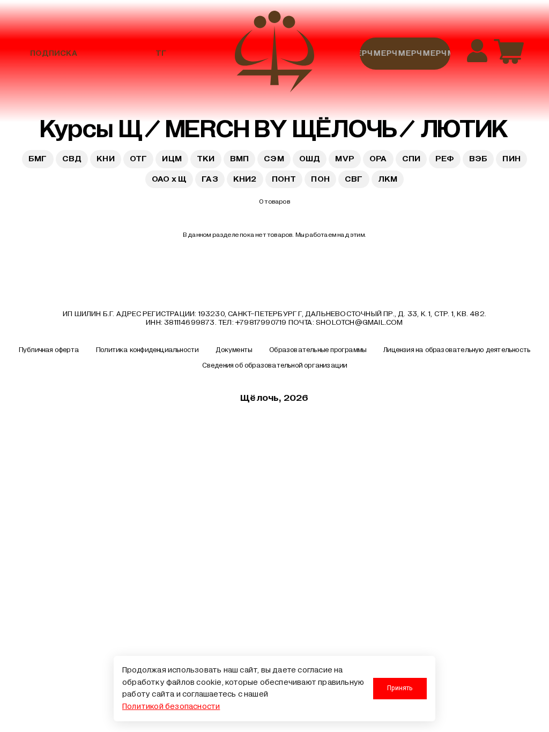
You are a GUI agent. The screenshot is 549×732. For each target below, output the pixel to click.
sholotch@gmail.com (359, 322)
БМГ (37, 159)
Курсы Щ (91, 129)
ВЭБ (478, 159)
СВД (72, 159)
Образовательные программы (317, 350)
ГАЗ (210, 179)
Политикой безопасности (171, 706)
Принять (399, 688)
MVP (344, 159)
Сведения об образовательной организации (274, 365)
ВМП (239, 159)
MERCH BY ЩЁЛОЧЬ (281, 129)
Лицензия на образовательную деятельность (456, 350)
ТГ (160, 53)
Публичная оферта (49, 350)
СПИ (411, 159)
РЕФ (444, 159)
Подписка (53, 53)
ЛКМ (388, 179)
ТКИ (206, 159)
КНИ (106, 159)
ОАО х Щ (169, 179)
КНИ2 (245, 179)
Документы (234, 350)
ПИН (511, 159)
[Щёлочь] (274, 53)
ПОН (320, 179)
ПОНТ (284, 179)
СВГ (354, 179)
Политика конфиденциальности (147, 350)
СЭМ (274, 159)
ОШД (310, 159)
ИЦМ (172, 159)
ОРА (378, 159)
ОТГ (138, 159)
